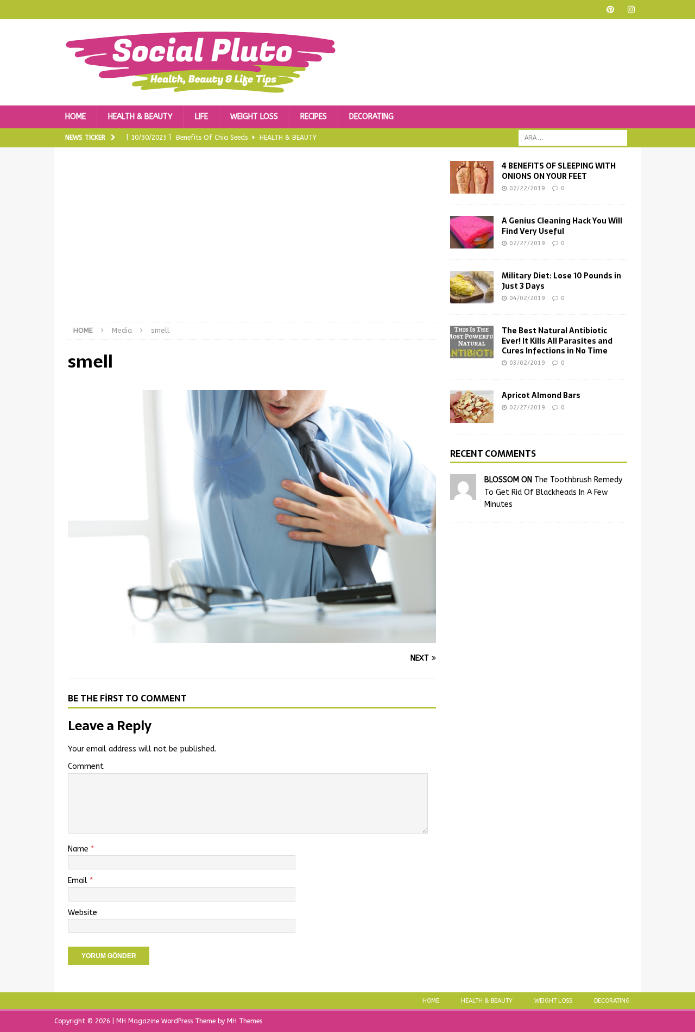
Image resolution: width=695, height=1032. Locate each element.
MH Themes (244, 1021)
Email (79, 880)
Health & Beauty (487, 1000)
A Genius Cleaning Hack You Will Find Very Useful (562, 226)
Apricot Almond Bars (541, 395)
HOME (75, 116)
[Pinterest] (610, 9)
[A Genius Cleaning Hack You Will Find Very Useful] (472, 232)
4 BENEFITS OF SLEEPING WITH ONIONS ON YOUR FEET (559, 171)
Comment (86, 766)
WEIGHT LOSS (254, 116)
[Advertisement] (252, 241)
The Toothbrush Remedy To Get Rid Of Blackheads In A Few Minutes (553, 492)
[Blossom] (463, 494)
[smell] (252, 637)
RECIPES (313, 116)
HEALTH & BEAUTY (140, 116)
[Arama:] (573, 137)
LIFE (201, 116)
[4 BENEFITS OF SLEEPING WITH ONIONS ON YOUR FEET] (472, 177)
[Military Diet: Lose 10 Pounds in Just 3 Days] (472, 287)
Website (82, 912)
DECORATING (371, 116)
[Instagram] (631, 9)
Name (79, 849)
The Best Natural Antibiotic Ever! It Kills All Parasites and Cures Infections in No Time (557, 340)
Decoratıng (612, 1000)
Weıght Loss (553, 1000)
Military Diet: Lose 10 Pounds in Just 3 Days (561, 280)
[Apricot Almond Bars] (472, 406)
